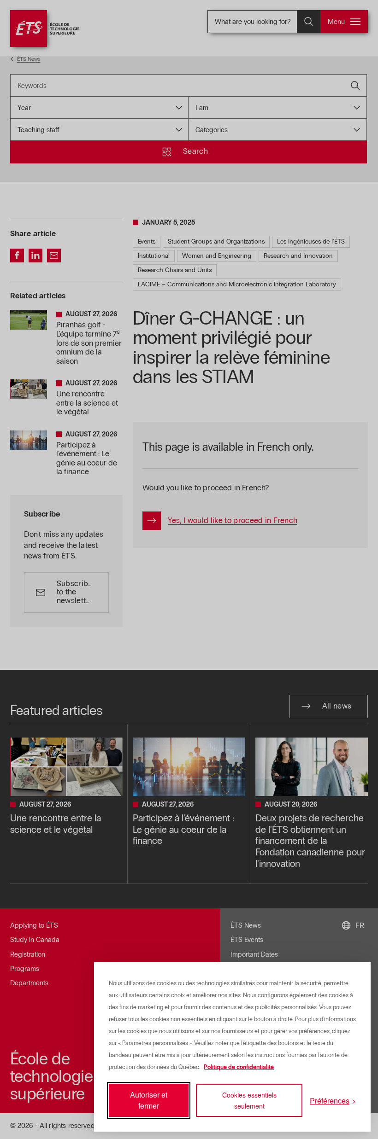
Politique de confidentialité (239, 1067)
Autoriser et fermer (148, 1100)
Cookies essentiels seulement (249, 1100)
